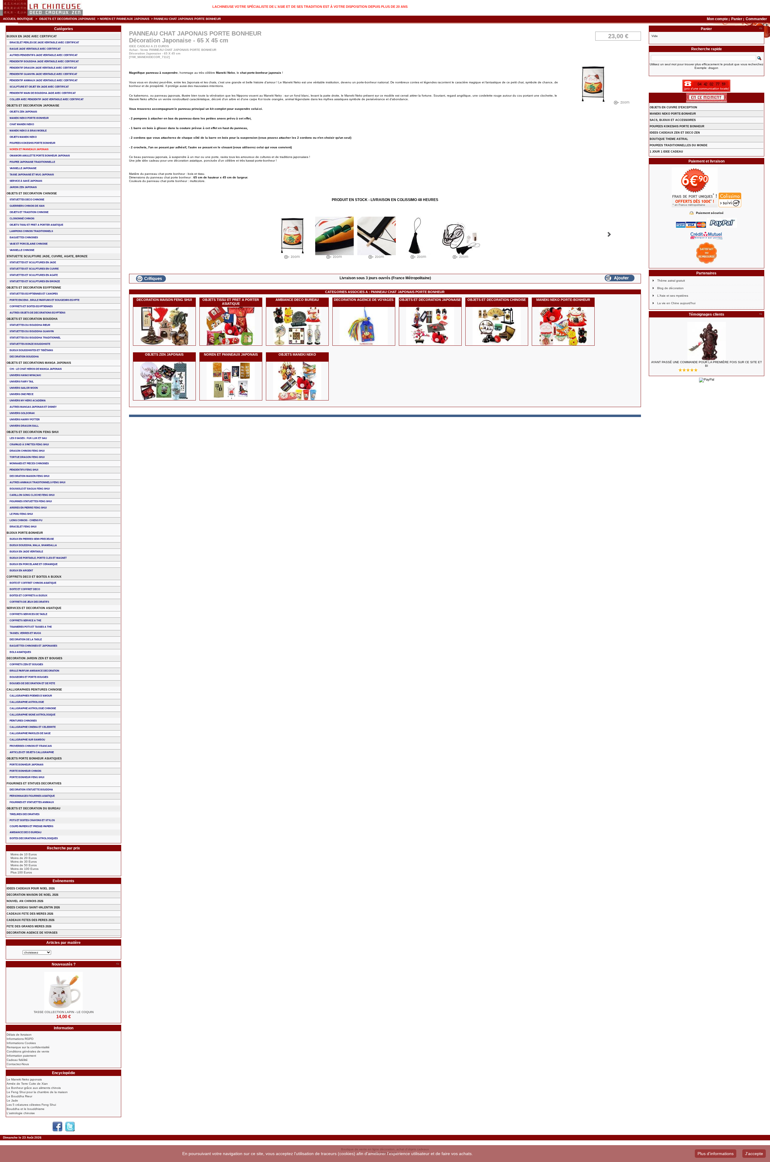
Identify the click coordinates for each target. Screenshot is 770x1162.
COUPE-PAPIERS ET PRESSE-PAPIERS (31, 826)
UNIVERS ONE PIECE (21, 394)
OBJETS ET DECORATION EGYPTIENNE (34, 287)
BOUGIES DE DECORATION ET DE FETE (32, 683)
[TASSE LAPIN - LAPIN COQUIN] (63, 991)
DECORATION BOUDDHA (24, 356)
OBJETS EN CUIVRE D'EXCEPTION (673, 107)
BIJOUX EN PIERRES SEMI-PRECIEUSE (32, 539)
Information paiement (21, 1055)
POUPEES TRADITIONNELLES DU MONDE (678, 145)
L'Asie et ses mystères (672, 295)
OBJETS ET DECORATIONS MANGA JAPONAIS (39, 362)
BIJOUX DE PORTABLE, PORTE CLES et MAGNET (38, 558)
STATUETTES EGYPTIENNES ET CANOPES (34, 293)
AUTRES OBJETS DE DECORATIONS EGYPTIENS (37, 312)
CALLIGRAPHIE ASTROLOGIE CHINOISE (33, 708)
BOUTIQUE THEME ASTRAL (669, 139)
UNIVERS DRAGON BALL (24, 426)
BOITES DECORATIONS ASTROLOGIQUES (34, 838)
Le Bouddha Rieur (19, 1096)
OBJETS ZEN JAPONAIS (164, 354)
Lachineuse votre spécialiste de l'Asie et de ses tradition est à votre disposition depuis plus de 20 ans (310, 6)
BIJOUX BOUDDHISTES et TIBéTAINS (31, 350)
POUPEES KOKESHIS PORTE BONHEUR (32, 143)
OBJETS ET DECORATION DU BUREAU (33, 808)
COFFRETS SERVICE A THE (25, 620)
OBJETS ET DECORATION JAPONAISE (67, 18)
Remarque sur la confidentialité (28, 1047)
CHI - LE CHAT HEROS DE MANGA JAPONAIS (36, 369)
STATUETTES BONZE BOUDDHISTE (30, 344)
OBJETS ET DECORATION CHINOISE (496, 299)
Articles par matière (63, 943)
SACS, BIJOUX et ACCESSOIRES (673, 120)
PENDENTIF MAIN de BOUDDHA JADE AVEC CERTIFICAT (43, 93)
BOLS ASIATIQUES (20, 652)
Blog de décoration (670, 288)
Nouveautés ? (63, 964)
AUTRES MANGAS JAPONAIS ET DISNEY (33, 407)
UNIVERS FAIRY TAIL (22, 381)
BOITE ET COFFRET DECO (25, 589)
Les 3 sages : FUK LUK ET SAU (28, 438)
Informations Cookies (21, 1043)
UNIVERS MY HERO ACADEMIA (28, 400)
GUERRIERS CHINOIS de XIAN (27, 206)
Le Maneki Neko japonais (24, 1079)
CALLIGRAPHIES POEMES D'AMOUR (31, 695)
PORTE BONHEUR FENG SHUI (27, 777)
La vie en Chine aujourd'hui (676, 303)
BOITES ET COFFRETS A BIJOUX (28, 595)
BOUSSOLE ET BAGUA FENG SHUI (30, 488)
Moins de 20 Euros (24, 858)
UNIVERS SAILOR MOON (24, 388)
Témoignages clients (706, 314)
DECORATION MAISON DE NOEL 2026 (32, 894)
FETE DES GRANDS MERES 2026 (29, 926)
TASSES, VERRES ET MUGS (25, 633)
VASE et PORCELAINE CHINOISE (29, 244)
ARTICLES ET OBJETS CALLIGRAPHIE (32, 752)
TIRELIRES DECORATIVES (24, 814)
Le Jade (12, 1100)
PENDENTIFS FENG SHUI (24, 469)
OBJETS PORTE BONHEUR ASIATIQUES (34, 758)
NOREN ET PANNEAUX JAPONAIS (124, 18)
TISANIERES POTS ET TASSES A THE (31, 627)
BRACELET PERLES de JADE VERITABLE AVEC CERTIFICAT (44, 42)
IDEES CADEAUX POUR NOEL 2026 (31, 888)
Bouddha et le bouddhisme (26, 1109)
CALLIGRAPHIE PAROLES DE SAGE (30, 733)
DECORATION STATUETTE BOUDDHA (31, 789)
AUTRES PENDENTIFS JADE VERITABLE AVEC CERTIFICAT (44, 55)
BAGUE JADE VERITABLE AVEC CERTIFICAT (35, 49)
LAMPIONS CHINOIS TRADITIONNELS (31, 231)
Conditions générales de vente (28, 1051)
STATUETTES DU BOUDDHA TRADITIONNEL (35, 337)
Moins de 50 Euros (24, 865)
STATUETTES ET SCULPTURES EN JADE (33, 262)
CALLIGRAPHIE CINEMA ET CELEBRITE (33, 727)
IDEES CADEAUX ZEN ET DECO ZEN (675, 132)
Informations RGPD (20, 1038)
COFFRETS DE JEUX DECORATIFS (29, 602)
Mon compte (717, 19)
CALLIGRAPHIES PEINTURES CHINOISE (34, 689)
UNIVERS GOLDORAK (22, 413)
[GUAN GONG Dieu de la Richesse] (706, 341)
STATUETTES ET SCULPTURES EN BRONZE (35, 281)
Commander (756, 19)
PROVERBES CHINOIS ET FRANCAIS (31, 746)
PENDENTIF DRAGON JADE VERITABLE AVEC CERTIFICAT (43, 67)
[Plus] (117, 964)
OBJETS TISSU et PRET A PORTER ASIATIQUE (230, 301)
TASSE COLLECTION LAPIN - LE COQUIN (64, 1012)
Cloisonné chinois (22, 218)
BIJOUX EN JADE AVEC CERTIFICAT (32, 36)
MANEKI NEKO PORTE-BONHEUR (563, 299)
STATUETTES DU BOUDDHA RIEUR (30, 325)
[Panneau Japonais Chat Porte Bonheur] (292, 239)
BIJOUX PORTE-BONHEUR (25, 532)
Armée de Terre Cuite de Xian (27, 1083)
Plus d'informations (716, 1153)
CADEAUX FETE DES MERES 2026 (30, 913)
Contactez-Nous (18, 1064)
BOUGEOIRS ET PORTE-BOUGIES (29, 677)
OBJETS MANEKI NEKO (297, 354)
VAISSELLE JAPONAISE (23, 168)
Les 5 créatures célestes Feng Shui (31, 1104)
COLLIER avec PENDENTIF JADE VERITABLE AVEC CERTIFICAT (47, 99)
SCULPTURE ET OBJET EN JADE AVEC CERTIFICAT (39, 86)
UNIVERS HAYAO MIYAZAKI (25, 375)
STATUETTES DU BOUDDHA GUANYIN (32, 331)
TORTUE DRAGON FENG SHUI (27, 457)
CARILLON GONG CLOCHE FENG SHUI (32, 495)
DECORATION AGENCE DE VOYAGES (363, 299)
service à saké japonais (26, 181)
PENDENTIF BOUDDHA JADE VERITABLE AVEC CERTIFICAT (44, 61)
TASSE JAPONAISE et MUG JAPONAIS (32, 174)
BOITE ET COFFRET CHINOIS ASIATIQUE (33, 583)
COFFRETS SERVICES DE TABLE (28, 614)
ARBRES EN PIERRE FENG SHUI (28, 507)
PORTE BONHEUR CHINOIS (25, 771)
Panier (737, 19)
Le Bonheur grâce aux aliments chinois (34, 1087)
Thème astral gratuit (671, 280)
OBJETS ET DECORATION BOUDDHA (32, 318)
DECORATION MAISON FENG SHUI (164, 299)
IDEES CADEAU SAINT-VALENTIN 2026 (33, 907)
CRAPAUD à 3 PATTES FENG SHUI (29, 444)
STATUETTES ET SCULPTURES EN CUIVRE (34, 268)
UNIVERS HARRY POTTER (25, 419)
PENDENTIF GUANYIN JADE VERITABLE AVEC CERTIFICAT (43, 74)
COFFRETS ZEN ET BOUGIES (26, 664)
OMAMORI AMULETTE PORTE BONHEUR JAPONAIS (40, 155)
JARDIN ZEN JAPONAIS (23, 187)
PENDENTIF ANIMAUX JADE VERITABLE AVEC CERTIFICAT (44, 80)
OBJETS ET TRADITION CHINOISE (29, 212)
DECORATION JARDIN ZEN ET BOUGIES (34, 658)
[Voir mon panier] (760, 28)
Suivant (609, 234)
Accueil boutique (18, 18)
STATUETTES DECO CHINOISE (27, 199)
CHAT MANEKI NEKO (22, 124)
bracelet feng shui (23, 526)
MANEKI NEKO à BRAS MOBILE (28, 130)
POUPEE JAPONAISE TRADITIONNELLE (32, 162)
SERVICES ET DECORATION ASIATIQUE (34, 608)
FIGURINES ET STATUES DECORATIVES (34, 783)
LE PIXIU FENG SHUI (21, 514)
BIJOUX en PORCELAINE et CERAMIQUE (33, 564)
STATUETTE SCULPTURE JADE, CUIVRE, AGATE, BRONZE (47, 256)
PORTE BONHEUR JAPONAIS (26, 764)
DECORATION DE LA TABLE (26, 639)
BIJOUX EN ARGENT (21, 570)
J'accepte (754, 1153)
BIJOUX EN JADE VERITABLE (26, 551)
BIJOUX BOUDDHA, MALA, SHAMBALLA (33, 545)
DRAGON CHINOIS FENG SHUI (27, 451)
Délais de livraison (19, 1034)
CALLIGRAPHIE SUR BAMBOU (27, 739)
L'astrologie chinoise (21, 1113)
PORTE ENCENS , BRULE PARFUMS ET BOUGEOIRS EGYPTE (44, 300)
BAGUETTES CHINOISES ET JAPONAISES (33, 645)
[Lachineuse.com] (41, 8)
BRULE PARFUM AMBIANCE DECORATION (34, 670)
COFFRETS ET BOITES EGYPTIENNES (31, 306)
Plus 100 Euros (21, 872)
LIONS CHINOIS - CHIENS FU (26, 520)
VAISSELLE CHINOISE (22, 250)
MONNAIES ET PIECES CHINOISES (29, 463)
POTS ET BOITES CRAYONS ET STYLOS (32, 820)
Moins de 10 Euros (24, 854)
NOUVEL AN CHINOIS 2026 (25, 901)
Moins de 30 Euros (24, 861)
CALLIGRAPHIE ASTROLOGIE (27, 702)
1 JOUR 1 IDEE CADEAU (666, 151)
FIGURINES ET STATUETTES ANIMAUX (32, 802)
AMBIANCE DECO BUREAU (297, 299)
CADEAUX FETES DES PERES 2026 (30, 920)
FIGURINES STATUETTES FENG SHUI (31, 501)
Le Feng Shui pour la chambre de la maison (37, 1092)
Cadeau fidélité (17, 1060)
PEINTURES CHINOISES (23, 720)
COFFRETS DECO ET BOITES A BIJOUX (34, 576)
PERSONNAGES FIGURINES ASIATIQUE (32, 796)
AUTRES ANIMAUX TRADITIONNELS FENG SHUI (37, 482)
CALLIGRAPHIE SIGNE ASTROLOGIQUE (32, 714)
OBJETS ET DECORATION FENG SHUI (33, 432)
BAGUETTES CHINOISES (24, 237)
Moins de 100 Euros (24, 868)
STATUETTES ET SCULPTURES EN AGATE (34, 275)
